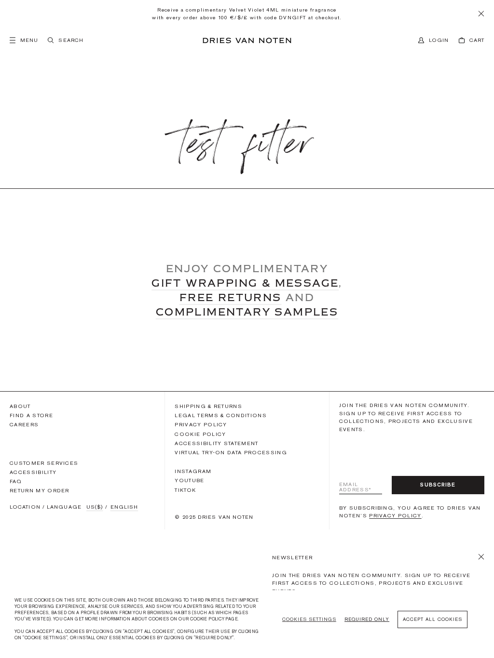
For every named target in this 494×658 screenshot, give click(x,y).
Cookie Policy (200, 434)
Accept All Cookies (432, 619)
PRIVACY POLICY (395, 515)
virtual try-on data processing (231, 452)
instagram (193, 471)
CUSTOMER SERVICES (44, 463)
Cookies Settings (309, 619)
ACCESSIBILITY (33, 472)
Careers (24, 424)
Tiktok (185, 490)
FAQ (16, 481)
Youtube (189, 480)
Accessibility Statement (216, 443)
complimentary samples (247, 311)
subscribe (437, 484)
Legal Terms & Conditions (221, 415)
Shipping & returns (208, 406)
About (20, 406)
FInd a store (31, 415)
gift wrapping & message (245, 283)
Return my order (39, 490)
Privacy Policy (201, 424)
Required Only (366, 619)
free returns (230, 297)
